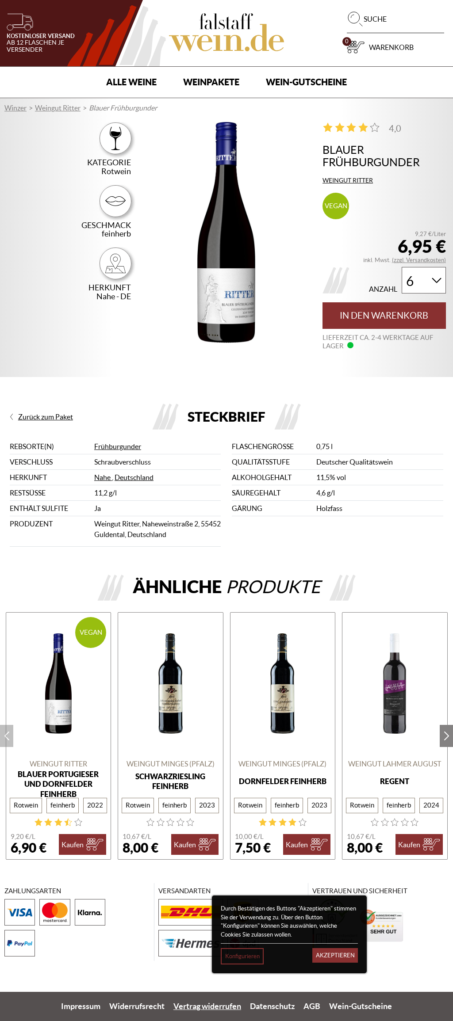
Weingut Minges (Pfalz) (171, 764)
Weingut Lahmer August (394, 764)
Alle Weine (131, 82)
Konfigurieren (242, 956)
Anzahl (383, 289)
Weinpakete (211, 82)
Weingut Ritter (58, 108)
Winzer (15, 108)
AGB (311, 1006)
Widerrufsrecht (137, 1006)
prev (6, 736)
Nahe (103, 477)
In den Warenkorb (384, 315)
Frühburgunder (117, 446)
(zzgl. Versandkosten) (419, 260)
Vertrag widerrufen (207, 1006)
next (446, 736)
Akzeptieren (335, 955)
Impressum (80, 1006)
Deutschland (134, 477)
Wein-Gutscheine (306, 82)
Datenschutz (272, 1006)
